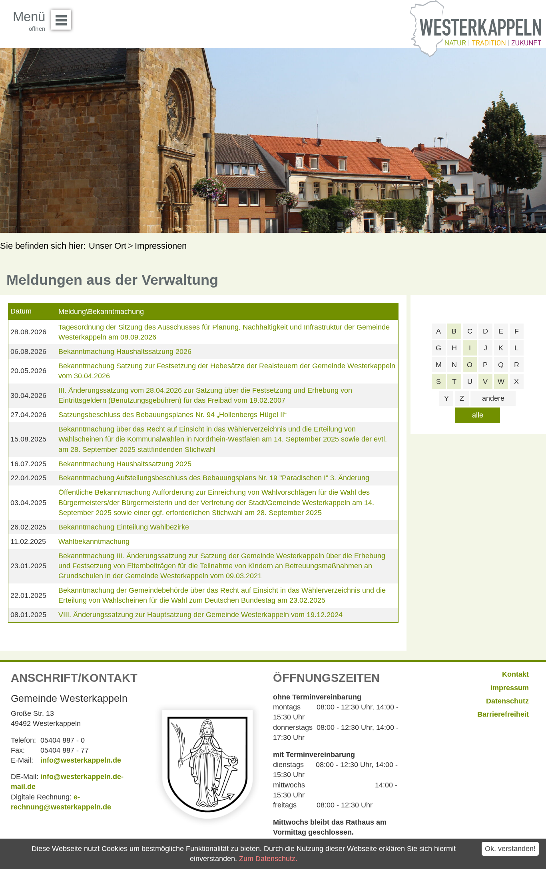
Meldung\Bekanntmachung (101, 312)
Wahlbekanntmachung (94, 541)
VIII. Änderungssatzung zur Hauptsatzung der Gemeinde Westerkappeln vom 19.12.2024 (200, 615)
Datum (21, 311)
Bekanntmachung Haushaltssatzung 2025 (124, 464)
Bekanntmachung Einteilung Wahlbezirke (123, 527)
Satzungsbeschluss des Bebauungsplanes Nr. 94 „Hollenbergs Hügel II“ (172, 415)
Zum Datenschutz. (268, 859)
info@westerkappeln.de (80, 760)
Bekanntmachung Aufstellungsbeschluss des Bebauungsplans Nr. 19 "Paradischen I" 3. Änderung (213, 478)
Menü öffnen (61, 20)
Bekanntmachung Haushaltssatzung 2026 (124, 352)
